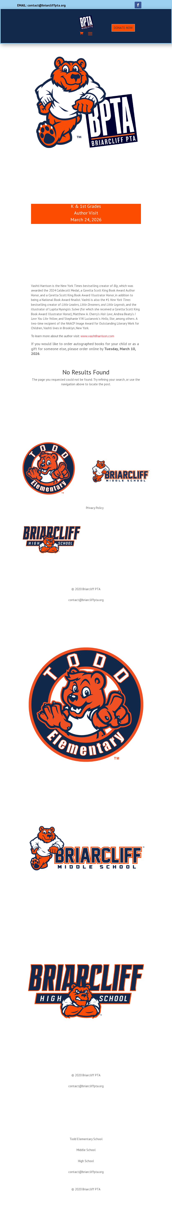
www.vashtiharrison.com (97, 336)
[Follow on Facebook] (138, 5)
